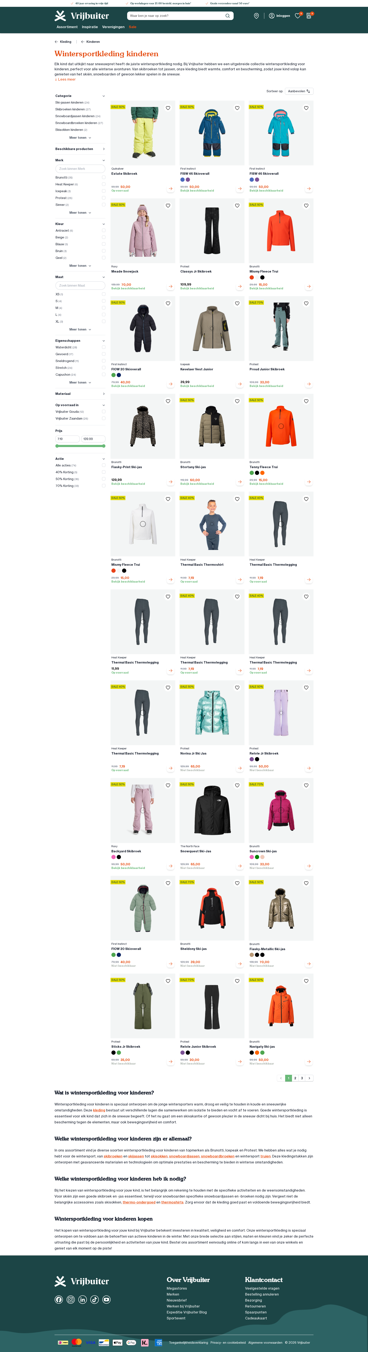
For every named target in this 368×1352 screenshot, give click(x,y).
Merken (173, 1294)
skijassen (136, 1156)
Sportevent (176, 1318)
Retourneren (255, 1306)
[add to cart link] (170, 188)
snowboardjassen (184, 1156)
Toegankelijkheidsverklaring (188, 1343)
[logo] (82, 15)
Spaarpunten (256, 1312)
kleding (99, 1110)
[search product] (228, 16)
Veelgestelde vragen (262, 1288)
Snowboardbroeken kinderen (79, 123)
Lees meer (65, 79)
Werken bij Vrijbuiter (183, 1306)
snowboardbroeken (217, 1156)
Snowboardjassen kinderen (78, 116)
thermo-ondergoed (139, 1202)
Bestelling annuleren (262, 1294)
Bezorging (253, 1300)
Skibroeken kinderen (73, 109)
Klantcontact (263, 1280)
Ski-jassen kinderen (72, 102)
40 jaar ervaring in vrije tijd (91, 3)
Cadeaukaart (256, 1318)
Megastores (177, 1288)
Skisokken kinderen (71, 130)
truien (265, 1156)
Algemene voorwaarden (265, 1343)
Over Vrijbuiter (188, 1280)
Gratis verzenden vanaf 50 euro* (229, 3)
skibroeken (113, 1156)
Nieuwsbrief (177, 1300)
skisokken (159, 1156)
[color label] (182, 179)
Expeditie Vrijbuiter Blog (187, 1312)
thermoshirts (172, 1202)
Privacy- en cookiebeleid (228, 1343)
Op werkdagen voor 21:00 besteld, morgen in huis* (160, 3)
